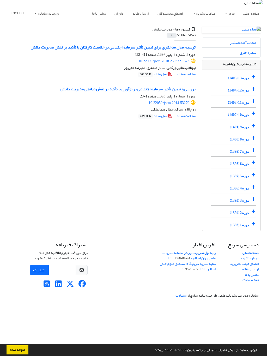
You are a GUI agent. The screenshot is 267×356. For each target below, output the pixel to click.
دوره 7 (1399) (239, 151)
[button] (152, 350)
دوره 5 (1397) (239, 176)
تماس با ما (99, 13)
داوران (119, 13)
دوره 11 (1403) (238, 102)
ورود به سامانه (48, 13)
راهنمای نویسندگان (170, 13)
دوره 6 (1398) (239, 163)
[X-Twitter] (70, 285)
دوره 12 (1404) (238, 90)
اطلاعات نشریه (206, 13)
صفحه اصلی (251, 13)
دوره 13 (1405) (238, 78)
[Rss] (46, 285)
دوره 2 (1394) (239, 212)
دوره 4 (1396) (239, 188)
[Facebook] (82, 285)
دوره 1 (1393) (239, 225)
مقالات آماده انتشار (243, 42)
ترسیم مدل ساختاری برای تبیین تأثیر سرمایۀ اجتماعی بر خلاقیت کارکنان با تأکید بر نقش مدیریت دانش (113, 47)
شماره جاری (248, 52)
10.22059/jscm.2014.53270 (169, 102)
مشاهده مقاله (186, 74)
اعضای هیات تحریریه (244, 263)
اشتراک (39, 270)
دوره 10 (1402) (238, 114)
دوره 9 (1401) (239, 127)
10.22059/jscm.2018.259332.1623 (163, 61)
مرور (231, 13)
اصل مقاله (154, 74)
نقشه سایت (250, 280)
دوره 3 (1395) (239, 200)
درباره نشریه (249, 258)
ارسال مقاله (140, 13)
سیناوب (181, 295)
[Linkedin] (58, 285)
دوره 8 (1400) (239, 139)
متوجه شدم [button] (17, 350)
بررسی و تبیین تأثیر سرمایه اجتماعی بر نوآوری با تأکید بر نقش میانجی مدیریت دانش (128, 89)
